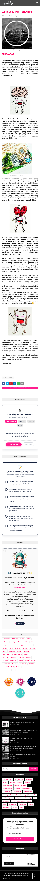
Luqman (25, 667)
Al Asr (26, 642)
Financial (23, 785)
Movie (12, 795)
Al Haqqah (30, 645)
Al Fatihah (11, 645)
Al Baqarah (34, 642)
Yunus (27, 670)
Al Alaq (29, 639)
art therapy (6, 801)
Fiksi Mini (27, 782)
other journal (12, 804)
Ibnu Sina (17, 788)
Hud (12, 667)
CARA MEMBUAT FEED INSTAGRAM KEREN (22, 722)
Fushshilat (6, 667)
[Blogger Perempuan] (20, 681)
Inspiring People (26, 788)
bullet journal (21, 801)
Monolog (5, 795)
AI (15, 779)
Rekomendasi (32, 795)
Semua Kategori (11, 421)
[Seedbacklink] (8, 681)
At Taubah (23, 664)
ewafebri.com (19, 587)
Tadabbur (20, 670)
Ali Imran (21, 657)
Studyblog (28, 798)
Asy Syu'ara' (6, 664)
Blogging (19, 782)
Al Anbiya (13, 642)
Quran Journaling (21, 795)
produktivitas (7, 807)
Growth (20, 425)
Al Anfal (20, 642)
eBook (4, 804)
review (21, 807)
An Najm (5, 660)
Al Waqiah (13, 657)
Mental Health (17, 792)
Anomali (12, 782)
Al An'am (5, 642)
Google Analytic (7, 788)
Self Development (8, 798)
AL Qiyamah (6, 639)
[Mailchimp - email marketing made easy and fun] (31, 866)
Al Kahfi (19, 651)
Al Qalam (5, 657)
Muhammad (6, 670)
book (13, 801)
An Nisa (20, 660)
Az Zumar (31, 664)
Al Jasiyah (12, 651)
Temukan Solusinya (20, 839)
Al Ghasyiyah (20, 645)
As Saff (33, 660)
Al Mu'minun (6, 654)
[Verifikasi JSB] (31, 681)
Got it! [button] (35, 876)
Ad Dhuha (15, 639)
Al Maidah (26, 651)
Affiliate (5, 782)
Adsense (20, 779)
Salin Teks (28, 444)
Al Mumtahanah (17, 654)
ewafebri (5, 16)
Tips (35, 798)
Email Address (8, 857)
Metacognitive (28, 792)
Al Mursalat (27, 654)
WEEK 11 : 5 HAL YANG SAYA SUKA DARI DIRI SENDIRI (22, 739)
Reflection (22, 421)
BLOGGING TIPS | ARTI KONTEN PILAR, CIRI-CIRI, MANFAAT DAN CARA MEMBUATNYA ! (23, 731)
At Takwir (14, 664)
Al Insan (25, 648)
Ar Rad (27, 660)
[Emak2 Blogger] (20, 693)
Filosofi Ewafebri (7, 785)
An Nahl (28, 657)
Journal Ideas (7, 792)
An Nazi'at (13, 660)
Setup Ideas (19, 798)
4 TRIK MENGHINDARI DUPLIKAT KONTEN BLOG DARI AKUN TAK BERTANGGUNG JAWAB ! (23, 747)
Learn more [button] (7, 878)
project (15, 807)
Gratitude (31, 421)
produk (31, 804)
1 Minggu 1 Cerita (8, 378)
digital (29, 801)
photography (22, 804)
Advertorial (29, 779)
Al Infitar (17, 648)
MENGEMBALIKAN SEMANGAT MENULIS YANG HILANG (23, 755)
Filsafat (17, 785)
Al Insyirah (32, 648)
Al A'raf (22, 639)
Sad (13, 670)
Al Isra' (5, 651)
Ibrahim (18, 667)
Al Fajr (4, 645)
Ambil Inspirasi (13, 444)
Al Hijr (11, 648)
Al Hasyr (5, 648)
